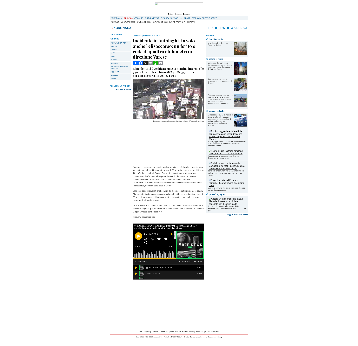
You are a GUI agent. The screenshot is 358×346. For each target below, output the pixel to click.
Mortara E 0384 (128, 22)
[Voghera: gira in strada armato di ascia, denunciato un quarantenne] (228, 153)
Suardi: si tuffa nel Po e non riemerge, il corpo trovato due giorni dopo (226, 189)
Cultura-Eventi (152, 18)
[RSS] (220, 28)
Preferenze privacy (215, 337)
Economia (196, 18)
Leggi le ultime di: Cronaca (237, 215)
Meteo (113, 56)
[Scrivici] (228, 28)
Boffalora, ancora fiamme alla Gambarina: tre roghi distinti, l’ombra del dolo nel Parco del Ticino (226, 173)
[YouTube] (216, 28)
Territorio (114, 46)
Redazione (164, 332)
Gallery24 (114, 50)
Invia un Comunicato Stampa (182, 332)
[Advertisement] (227, 238)
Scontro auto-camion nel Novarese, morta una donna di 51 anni (220, 81)
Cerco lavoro (115, 63)
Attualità (138, 18)
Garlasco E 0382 (160, 22)
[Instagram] (212, 28)
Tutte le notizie (209, 18)
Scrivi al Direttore (212, 332)
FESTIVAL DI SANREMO (119, 43)
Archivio (236, 28)
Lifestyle (113, 78)
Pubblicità (199, 332)
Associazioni (115, 75)
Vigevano (115, 22)
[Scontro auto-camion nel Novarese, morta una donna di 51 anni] (240, 90)
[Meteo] (224, 28)
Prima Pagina (116, 18)
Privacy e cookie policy (198, 337)
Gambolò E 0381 (143, 22)
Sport (187, 18)
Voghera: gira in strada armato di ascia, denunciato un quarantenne (223, 157)
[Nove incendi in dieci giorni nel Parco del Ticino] (240, 54)
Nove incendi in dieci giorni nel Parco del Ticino (220, 44)
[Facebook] (209, 28)
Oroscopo (114, 60)
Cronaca (128, 18)
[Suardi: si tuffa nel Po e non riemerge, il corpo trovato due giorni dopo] (228, 185)
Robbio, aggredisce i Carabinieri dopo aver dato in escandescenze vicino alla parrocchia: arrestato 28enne (227, 144)
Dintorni (191, 22)
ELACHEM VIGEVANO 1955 (171, 18)
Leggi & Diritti (115, 72)
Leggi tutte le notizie (123, 89)
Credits (186, 337)
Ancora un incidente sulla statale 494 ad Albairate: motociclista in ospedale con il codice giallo (227, 208)
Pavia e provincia (177, 22)
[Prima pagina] (112, 28)
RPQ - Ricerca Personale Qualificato (119, 67)
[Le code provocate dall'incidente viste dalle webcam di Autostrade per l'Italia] (168, 118)
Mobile (245, 28)
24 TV (113, 53)
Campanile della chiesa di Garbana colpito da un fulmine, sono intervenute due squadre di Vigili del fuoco (220, 66)
